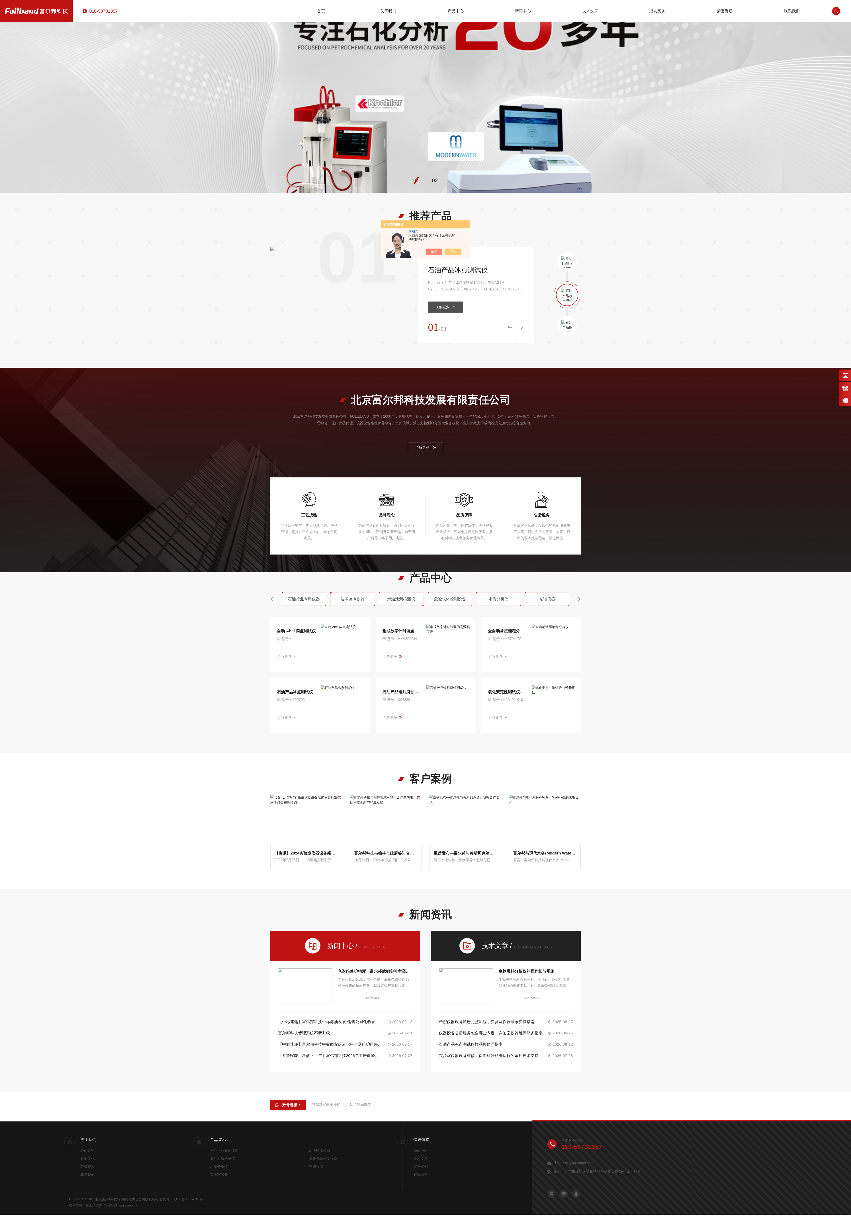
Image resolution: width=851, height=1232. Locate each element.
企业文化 (87, 1158)
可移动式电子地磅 (326, 1105)
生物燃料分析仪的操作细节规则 (526, 971)
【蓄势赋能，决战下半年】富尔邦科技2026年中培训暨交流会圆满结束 (330, 1055)
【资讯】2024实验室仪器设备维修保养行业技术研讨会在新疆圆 (306, 853)
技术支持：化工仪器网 (85, 1205)
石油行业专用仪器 (224, 1150)
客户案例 (421, 1166)
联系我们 (792, 11)
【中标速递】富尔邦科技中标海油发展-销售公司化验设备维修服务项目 (330, 1022)
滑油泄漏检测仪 (222, 1158)
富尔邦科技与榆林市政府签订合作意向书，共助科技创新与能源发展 (385, 853)
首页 (321, 11)
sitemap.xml (128, 1205)
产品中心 (456, 11)
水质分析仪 (219, 1166)
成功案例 (657, 11)
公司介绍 (87, 1150)
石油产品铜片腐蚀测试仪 (402, 692)
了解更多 (442, 307)
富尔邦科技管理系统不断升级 (304, 1033)
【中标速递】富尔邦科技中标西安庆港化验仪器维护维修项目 (330, 1044)
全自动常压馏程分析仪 (508, 631)
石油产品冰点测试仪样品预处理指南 (471, 1044)
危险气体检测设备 (323, 1158)
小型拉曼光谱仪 (358, 1105)
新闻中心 (523, 11)
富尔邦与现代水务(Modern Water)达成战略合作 (544, 853)
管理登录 (110, 1205)
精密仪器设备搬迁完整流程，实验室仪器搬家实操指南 (487, 1022)
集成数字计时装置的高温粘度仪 (402, 631)
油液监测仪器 (319, 1150)
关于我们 (388, 11)
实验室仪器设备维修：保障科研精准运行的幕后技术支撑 (489, 1055)
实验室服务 (219, 1174)
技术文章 (590, 11)
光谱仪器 (316, 1166)
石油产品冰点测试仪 (458, 270)
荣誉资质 (725, 11)
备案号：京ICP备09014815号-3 (182, 1199)
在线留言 (421, 1174)
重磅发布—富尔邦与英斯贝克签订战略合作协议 (465, 853)
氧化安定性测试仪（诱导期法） (508, 692)
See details (371, 998)
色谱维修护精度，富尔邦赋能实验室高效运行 (375, 971)
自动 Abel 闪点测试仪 (296, 631)
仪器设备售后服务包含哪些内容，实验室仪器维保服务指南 (491, 1033)
